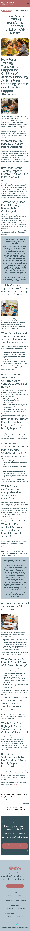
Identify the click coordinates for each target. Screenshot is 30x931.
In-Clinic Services (20, 911)
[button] (28, 3)
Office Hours (20, 916)
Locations (20, 898)
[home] (7, 3)
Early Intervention (20, 908)
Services (9, 898)
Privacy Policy (9, 900)
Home (9, 895)
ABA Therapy (10, 908)
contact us (14, 784)
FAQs (20, 913)
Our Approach (20, 895)
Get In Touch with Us (15, 886)
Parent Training (6, 11)
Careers (10, 916)
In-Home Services (10, 913)
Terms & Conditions (21, 900)
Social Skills (10, 911)
